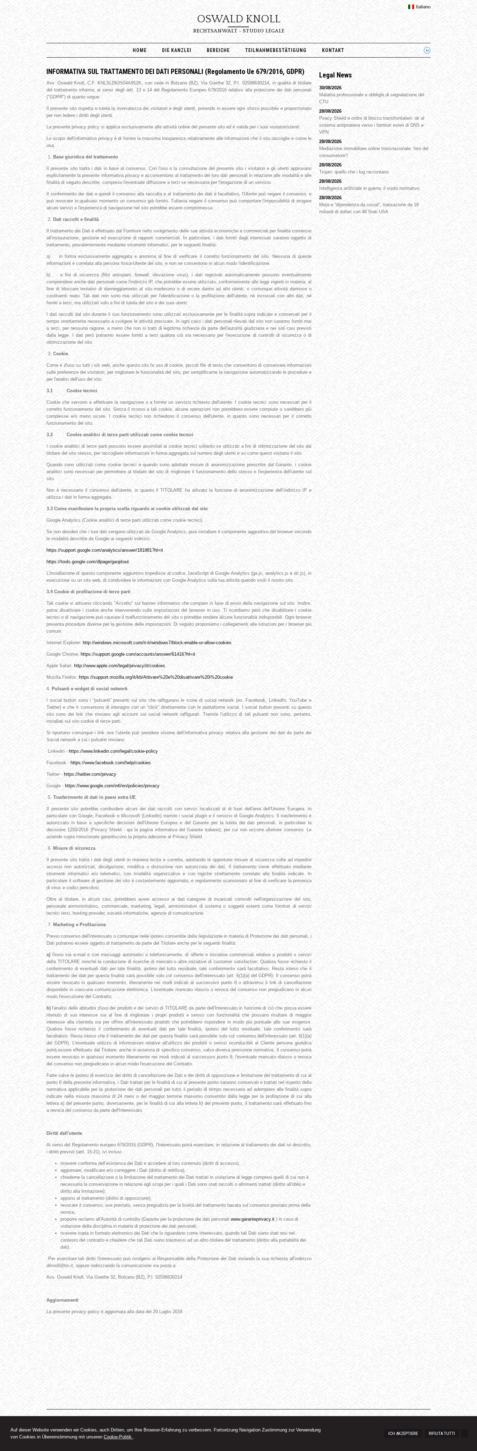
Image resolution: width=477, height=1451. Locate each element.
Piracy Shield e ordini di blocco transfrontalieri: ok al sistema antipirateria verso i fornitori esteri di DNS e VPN (371, 125)
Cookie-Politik (118, 1436)
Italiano (423, 6)
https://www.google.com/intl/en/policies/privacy (112, 785)
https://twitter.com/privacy (90, 774)
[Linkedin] (427, 52)
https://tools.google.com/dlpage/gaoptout (87, 561)
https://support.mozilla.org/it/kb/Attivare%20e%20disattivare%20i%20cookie (156, 677)
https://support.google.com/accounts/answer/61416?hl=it (138, 654)
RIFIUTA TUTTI (442, 1433)
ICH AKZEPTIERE (403, 1433)
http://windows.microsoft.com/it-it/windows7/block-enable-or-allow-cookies (157, 642)
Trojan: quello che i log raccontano (354, 171)
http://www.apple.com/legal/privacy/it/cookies (119, 665)
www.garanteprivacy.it (252, 1219)
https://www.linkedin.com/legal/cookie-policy (113, 751)
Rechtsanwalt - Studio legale (238, 31)
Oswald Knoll (238, 19)
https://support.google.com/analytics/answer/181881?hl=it (104, 550)
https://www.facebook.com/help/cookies (111, 762)
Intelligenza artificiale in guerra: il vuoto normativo (369, 188)
